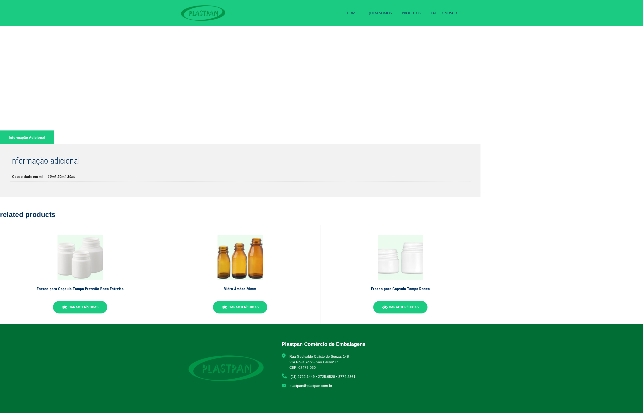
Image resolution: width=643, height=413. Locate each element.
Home (352, 13)
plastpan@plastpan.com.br (311, 386)
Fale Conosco (444, 13)
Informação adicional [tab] (27, 137)
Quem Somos (379, 13)
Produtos (411, 13)
